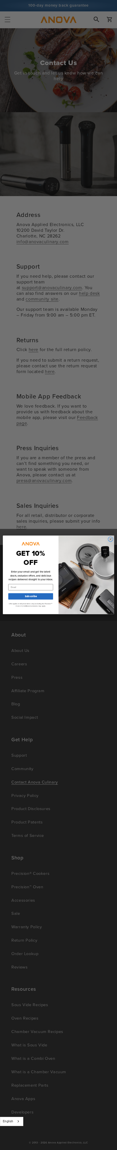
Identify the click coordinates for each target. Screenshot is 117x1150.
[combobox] (11, 1121)
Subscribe (31, 596)
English (8, 1121)
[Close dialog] (110, 539)
